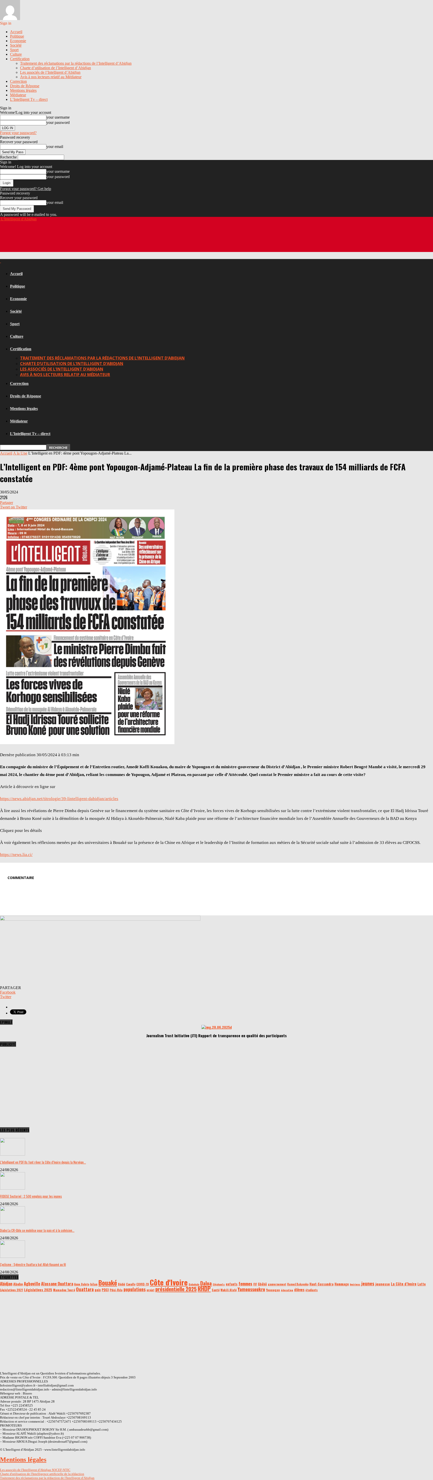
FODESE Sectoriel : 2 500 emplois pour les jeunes (31, 1196)
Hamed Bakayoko (297, 1284)
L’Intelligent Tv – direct (29, 99)
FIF (255, 1284)
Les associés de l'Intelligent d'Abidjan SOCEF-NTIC (35, 1470)
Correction (18, 81)
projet (150, 1290)
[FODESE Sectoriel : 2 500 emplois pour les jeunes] (12, 1188)
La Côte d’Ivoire (403, 1283)
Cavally (130, 1284)
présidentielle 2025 (176, 1289)
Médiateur (18, 95)
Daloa (206, 1283)
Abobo (18, 1283)
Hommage (342, 1283)
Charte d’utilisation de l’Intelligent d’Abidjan (55, 68)
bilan (93, 1284)
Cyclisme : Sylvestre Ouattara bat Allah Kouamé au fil (33, 1264)
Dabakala (194, 1284)
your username (58, 117)
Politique (17, 36)
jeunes (367, 1283)
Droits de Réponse (24, 86)
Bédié (121, 1284)
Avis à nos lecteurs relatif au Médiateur (50, 77)
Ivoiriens (355, 1284)
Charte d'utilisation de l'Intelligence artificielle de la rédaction (42, 1474)
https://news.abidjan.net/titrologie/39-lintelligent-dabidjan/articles (59, 798)
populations (135, 1289)
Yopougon (273, 1289)
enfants (232, 1283)
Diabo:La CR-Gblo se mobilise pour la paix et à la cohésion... (37, 1230)
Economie (18, 41)
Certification (20, 59)
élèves (299, 1289)
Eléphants (219, 1284)
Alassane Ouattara (57, 1284)
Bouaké (107, 1282)
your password (58, 122)
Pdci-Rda (116, 1289)
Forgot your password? (18, 133)
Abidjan (6, 1284)
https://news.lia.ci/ (16, 854)
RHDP (204, 1288)
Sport (14, 50)
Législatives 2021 (11, 1290)
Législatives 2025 (38, 1289)
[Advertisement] (91, 239)
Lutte (421, 1283)
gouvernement (277, 1284)
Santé (216, 1290)
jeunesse (382, 1283)
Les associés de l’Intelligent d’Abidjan (50, 72)
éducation (287, 1290)
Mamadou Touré (64, 1289)
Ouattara (85, 1289)
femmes (245, 1283)
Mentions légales (23, 90)
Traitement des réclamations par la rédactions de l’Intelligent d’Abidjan (76, 63)
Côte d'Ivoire (169, 1282)
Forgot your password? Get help (25, 189)
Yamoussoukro (251, 1289)
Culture (16, 54)
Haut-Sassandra (321, 1283)
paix (98, 1289)
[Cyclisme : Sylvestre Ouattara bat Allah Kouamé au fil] (12, 1256)
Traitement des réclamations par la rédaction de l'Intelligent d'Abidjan (47, 1478)
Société (16, 45)
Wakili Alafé (229, 1290)
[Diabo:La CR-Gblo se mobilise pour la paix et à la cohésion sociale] (12, 1222)
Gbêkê (262, 1284)
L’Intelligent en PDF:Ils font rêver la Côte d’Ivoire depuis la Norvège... (43, 1162)
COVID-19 (142, 1284)
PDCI (105, 1289)
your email (54, 146)
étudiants (311, 1290)
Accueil (16, 32)
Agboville (32, 1283)
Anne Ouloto (81, 1284)
